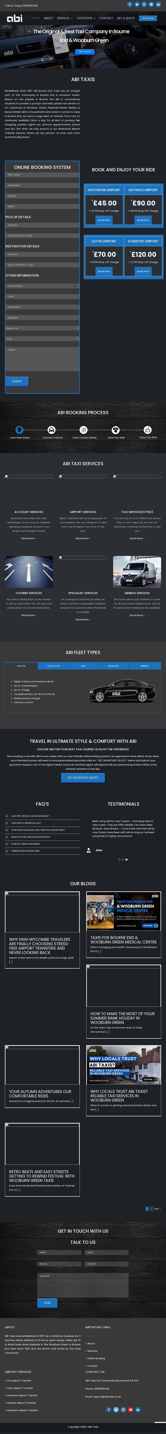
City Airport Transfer (19, 1379)
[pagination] (119, 858)
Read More (28, 538)
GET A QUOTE (85, 52)
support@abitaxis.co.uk (107, 1395)
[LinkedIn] (138, 1408)
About (91, 1342)
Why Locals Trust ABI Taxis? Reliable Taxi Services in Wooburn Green (119, 1095)
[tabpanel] (83, 691)
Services (92, 1350)
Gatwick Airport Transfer (21, 1402)
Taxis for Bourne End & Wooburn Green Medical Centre (123, 939)
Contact (92, 1364)
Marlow (73, 107)
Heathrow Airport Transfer (22, 1409)
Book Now (104, 220)
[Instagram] (123, 1408)
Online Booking (96, 1357)
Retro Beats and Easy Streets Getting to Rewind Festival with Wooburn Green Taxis (42, 1175)
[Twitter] (116, 1408)
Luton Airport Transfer (20, 1387)
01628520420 (101, 1387)
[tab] (21, 665)
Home (91, 1335)
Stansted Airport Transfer (22, 1394)
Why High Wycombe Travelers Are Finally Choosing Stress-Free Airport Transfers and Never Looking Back (39, 945)
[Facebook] (109, 1408)
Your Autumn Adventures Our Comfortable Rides (40, 1093)
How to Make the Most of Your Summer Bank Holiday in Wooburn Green (122, 1017)
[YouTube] (130, 1408)
